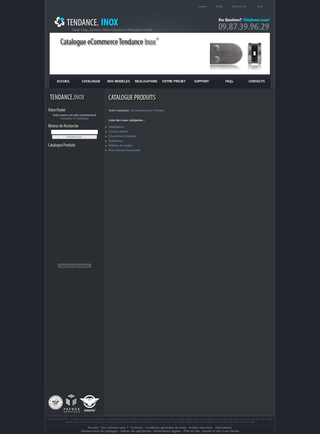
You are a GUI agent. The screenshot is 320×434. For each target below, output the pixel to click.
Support (202, 6)
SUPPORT (201, 81)
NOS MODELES (118, 81)
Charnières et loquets (122, 136)
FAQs (220, 6)
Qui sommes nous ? (114, 427)
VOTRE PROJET (174, 81)
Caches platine (118, 131)
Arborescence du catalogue (99, 431)
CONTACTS (257, 81)
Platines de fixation (121, 145)
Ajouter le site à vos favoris (220, 431)
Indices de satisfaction (135, 431)
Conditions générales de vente (165, 427)
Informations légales (167, 431)
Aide (260, 6)
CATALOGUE (91, 81)
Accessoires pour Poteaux (147, 110)
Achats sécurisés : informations (210, 427)
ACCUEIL (63, 81)
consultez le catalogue (74, 118)
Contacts (137, 427)
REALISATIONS (146, 81)
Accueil (93, 427)
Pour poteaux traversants (125, 150)
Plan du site (239, 6)
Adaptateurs (116, 127)
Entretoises (116, 141)
